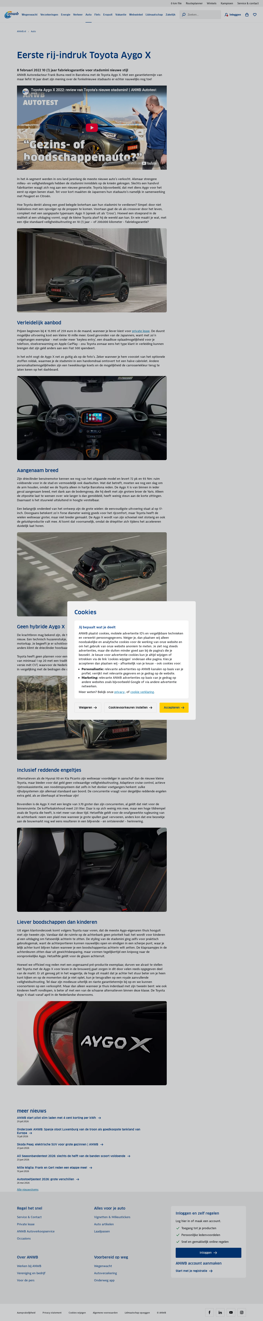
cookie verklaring (142, 692)
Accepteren (172, 707)
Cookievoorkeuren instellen (128, 707)
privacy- (120, 692)
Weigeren (85, 707)
